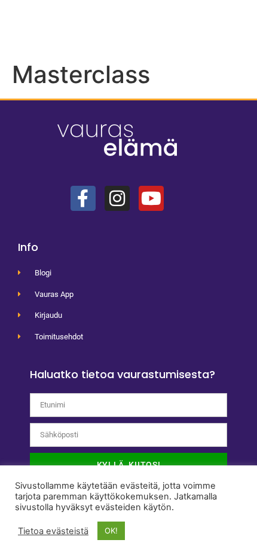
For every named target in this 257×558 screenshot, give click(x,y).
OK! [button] (111, 530)
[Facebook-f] (83, 198)
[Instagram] (117, 198)
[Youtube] (151, 198)
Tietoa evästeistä (53, 531)
